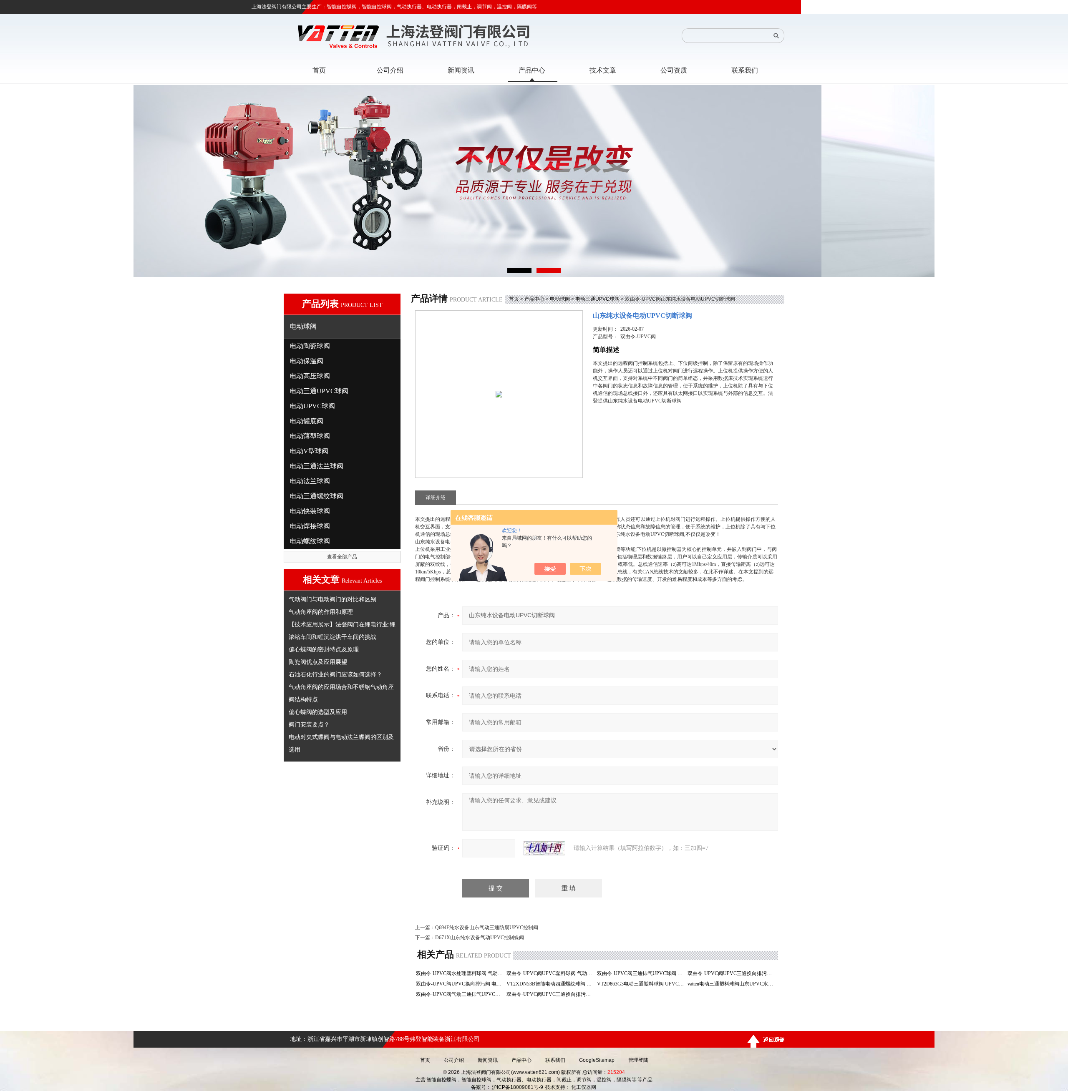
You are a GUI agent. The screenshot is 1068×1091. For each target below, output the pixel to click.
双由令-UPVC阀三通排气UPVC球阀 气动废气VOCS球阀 (641, 973)
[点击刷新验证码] (544, 848)
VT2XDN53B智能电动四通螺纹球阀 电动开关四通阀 (550, 984)
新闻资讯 (488, 1060)
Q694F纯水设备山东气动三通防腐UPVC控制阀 (486, 927)
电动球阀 (560, 299)
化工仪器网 (583, 1087)
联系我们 (555, 1060)
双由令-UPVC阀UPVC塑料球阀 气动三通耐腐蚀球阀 (550, 973)
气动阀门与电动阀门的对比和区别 (332, 599)
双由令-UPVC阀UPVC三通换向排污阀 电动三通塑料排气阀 (732, 973)
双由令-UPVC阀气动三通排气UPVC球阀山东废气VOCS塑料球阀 (460, 994)
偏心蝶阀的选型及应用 (318, 712)
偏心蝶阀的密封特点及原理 (324, 649)
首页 (514, 299)
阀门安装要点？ (309, 724)
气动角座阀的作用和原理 (321, 611)
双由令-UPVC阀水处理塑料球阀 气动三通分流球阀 (460, 973)
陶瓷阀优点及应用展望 (318, 662)
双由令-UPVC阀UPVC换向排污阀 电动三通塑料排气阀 (460, 984)
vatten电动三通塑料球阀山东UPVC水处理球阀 (732, 984)
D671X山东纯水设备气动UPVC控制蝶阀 (479, 937)
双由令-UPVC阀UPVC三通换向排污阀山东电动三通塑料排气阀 (550, 994)
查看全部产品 (342, 557)
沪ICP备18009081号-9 (517, 1087)
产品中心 (534, 299)
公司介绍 (454, 1060)
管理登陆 (638, 1060)
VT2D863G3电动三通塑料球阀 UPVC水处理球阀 (641, 984)
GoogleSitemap (597, 1060)
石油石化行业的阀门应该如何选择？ (335, 674)
